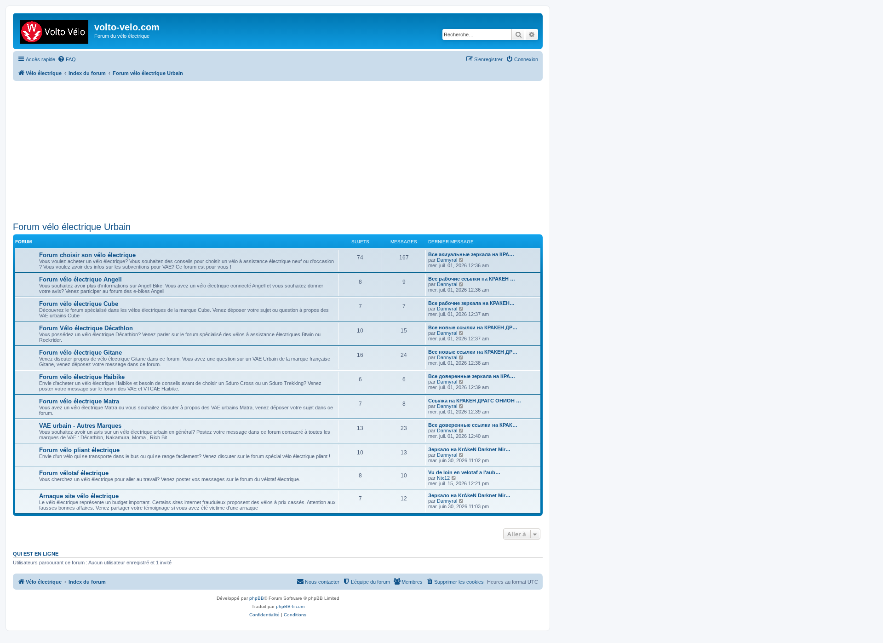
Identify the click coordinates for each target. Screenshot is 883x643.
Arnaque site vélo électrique (79, 496)
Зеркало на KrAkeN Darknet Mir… (469, 449)
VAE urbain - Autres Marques (80, 425)
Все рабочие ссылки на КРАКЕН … (471, 278)
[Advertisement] (289, 150)
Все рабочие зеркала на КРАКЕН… (471, 303)
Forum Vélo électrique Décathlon (86, 328)
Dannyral (447, 260)
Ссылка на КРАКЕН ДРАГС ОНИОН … (474, 400)
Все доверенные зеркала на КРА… (471, 376)
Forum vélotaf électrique (74, 473)
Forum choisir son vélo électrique (87, 255)
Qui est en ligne (35, 554)
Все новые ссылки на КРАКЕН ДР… (472, 327)
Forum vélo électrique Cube (78, 303)
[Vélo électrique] (54, 30)
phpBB (256, 598)
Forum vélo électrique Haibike (82, 376)
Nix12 (443, 478)
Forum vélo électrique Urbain (72, 227)
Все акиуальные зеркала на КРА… (471, 254)
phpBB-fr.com (290, 606)
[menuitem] (66, 59)
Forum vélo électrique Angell (80, 279)
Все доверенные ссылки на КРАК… (472, 425)
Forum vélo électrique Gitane (80, 352)
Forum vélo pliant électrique (79, 450)
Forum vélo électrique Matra (79, 401)
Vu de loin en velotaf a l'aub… (464, 472)
